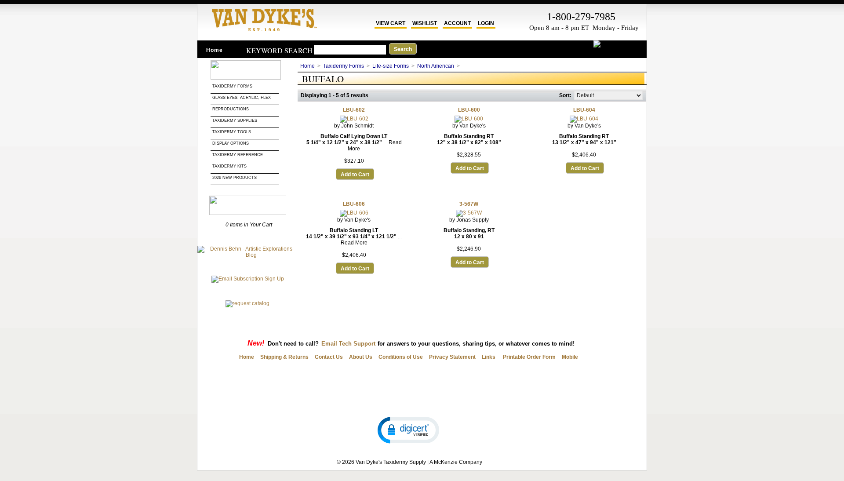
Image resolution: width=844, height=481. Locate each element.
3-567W (468, 204)
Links (488, 357)
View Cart (390, 23)
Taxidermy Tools (231, 132)
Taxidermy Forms (233, 86)
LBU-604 (584, 110)
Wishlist (424, 23)
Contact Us (329, 357)
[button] (408, 430)
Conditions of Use (400, 357)
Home (214, 50)
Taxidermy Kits (229, 166)
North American (435, 66)
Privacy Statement (452, 357)
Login (486, 23)
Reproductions (230, 109)
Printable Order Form (529, 357)
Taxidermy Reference (237, 155)
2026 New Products (235, 177)
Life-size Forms (390, 66)
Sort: (565, 95)
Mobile (570, 357)
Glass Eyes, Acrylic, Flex (242, 97)
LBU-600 (469, 110)
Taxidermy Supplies (234, 120)
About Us (360, 357)
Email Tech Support (348, 343)
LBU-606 (354, 204)
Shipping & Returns (284, 357)
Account (457, 23)
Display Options (230, 143)
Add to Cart (355, 174)
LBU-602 (354, 110)
